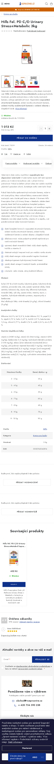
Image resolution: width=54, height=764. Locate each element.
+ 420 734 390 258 (29, 705)
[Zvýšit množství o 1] (49, 128)
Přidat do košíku (27, 138)
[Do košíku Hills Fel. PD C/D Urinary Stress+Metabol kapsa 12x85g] (14, 584)
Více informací (21, 108)
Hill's (10, 149)
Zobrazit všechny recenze (29, 622)
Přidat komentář (27, 511)
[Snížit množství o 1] (41, 128)
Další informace (15, 742)
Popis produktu (11, 163)
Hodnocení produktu (31, 163)
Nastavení (27, 748)
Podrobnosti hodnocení (36, 31)
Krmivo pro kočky (40, 435)
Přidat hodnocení (27, 482)
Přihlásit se (42, 659)
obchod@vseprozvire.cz (29, 700)
